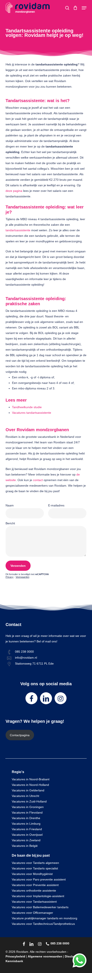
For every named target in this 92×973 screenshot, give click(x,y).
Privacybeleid (15, 956)
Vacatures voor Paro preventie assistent (39, 879)
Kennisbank (14, 961)
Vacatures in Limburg (26, 823)
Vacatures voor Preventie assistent (35, 885)
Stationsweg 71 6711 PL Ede (34, 663)
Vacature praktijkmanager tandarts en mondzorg (44, 918)
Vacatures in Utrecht (25, 796)
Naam (10, 505)
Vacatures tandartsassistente (31, 412)
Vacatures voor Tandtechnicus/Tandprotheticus (43, 923)
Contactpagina (20, 735)
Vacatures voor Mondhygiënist (32, 874)
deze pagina (14, 190)
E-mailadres (56, 505)
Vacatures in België (25, 845)
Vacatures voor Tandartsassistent (34, 901)
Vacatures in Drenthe (26, 818)
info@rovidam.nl (26, 657)
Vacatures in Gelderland (28, 790)
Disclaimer (72, 956)
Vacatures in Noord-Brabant (30, 779)
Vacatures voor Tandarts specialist (35, 868)
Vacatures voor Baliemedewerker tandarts (40, 907)
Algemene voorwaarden (45, 956)
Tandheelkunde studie (27, 407)
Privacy (9, 577)
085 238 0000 (24, 651)
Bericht (10, 523)
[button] (84, 8)
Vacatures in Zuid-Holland (29, 801)
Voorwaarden (22, 577)
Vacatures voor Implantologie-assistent (38, 896)
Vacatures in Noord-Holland (30, 784)
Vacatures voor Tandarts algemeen (35, 863)
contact (38, 480)
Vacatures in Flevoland (27, 812)
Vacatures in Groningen (28, 807)
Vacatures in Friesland (27, 829)
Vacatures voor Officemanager (32, 912)
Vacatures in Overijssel (27, 834)
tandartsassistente (18, 230)
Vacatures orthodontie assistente (34, 890)
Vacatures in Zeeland (26, 840)
